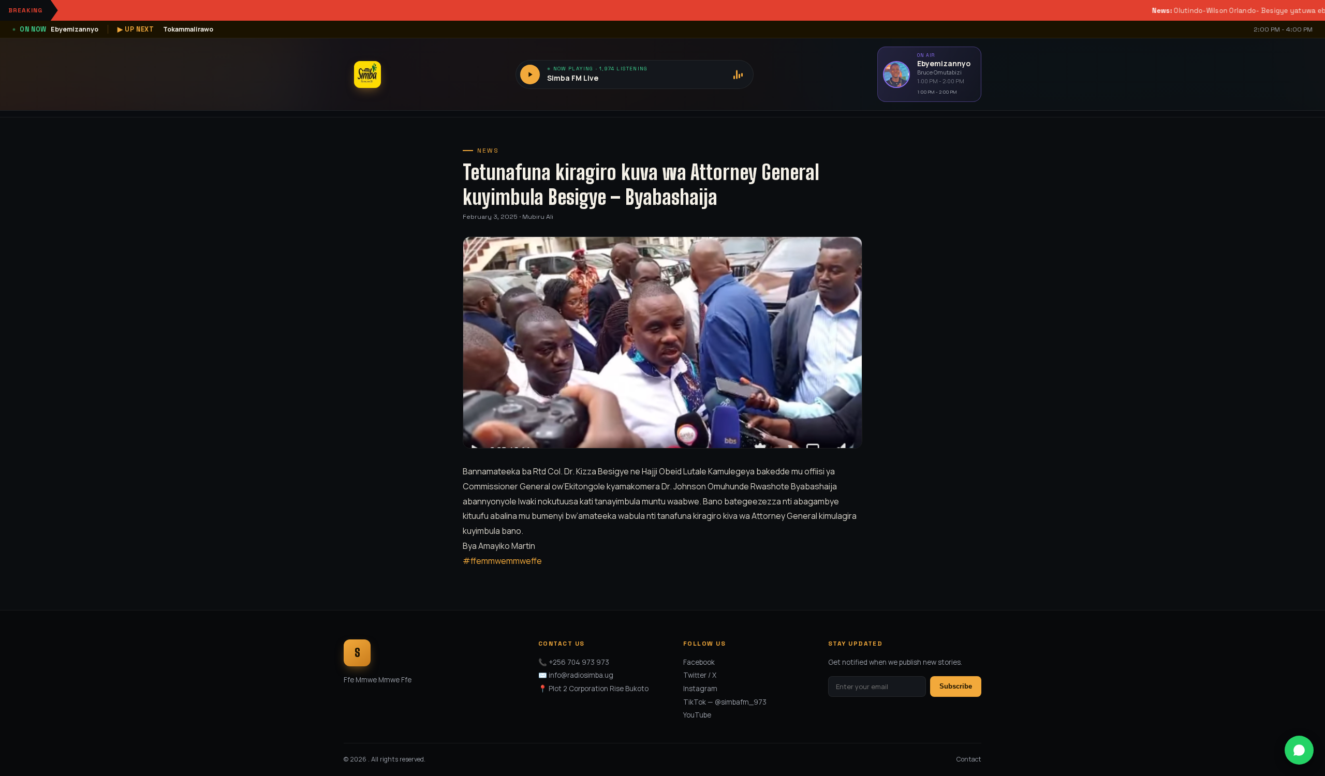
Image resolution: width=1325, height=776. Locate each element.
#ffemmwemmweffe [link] (502, 560)
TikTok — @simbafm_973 (725, 702)
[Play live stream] (530, 74)
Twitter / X (699, 675)
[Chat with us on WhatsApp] (1299, 750)
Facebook (699, 662)
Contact (968, 759)
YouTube (697, 715)
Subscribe (955, 686)
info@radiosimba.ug (581, 675)
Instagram (700, 688)
